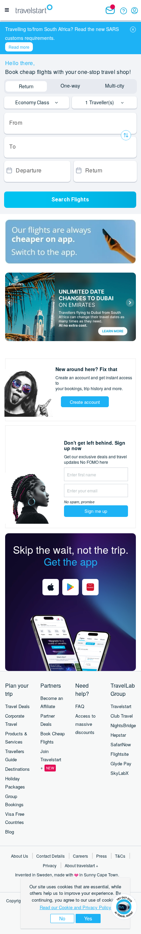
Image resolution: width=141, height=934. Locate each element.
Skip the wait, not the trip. (70, 555)
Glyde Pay (121, 763)
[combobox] (70, 123)
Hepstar (118, 735)
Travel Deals (17, 706)
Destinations (17, 769)
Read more (19, 47)
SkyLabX (120, 773)
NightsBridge (123, 725)
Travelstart (121, 706)
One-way (70, 85)
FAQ (79, 706)
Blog (9, 831)
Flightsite (120, 754)
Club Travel (122, 716)
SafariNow (121, 744)
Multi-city (114, 85)
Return (26, 86)
